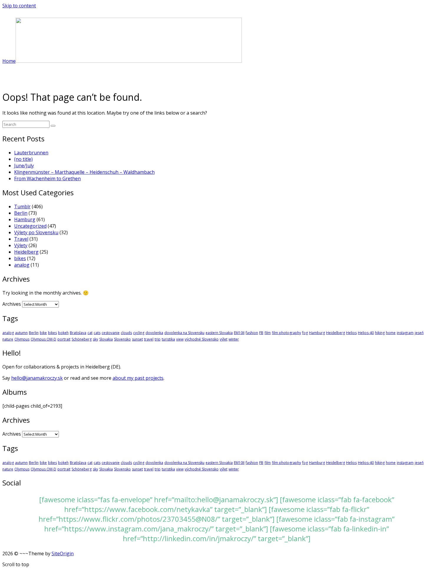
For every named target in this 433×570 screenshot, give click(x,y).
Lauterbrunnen (31, 152)
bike (43, 332)
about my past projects (138, 378)
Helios (351, 332)
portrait (63, 339)
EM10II (239, 332)
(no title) (23, 159)
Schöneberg (82, 339)
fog (305, 332)
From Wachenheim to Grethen (47, 178)
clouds (126, 332)
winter (234, 339)
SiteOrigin (63, 553)
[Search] (53, 126)
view (180, 339)
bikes (20, 258)
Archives (11, 304)
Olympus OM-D (43, 339)
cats (97, 332)
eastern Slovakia (219, 332)
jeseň (419, 332)
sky (95, 339)
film (268, 332)
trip (158, 339)
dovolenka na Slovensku (184, 332)
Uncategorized (30, 226)
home (391, 332)
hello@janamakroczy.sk (37, 378)
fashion (252, 332)
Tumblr (22, 206)
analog (21, 265)
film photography (286, 332)
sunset (137, 339)
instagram (405, 332)
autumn (21, 332)
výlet (223, 339)
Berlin (20, 213)
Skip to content (19, 5)
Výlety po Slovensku (36, 232)
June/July (24, 165)
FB (261, 332)
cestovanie (111, 332)
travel (148, 339)
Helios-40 (366, 332)
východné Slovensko (202, 339)
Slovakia (106, 339)
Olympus (21, 339)
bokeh (63, 332)
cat (89, 332)
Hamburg (24, 219)
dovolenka (154, 332)
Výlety (20, 245)
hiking (380, 332)
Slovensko (122, 339)
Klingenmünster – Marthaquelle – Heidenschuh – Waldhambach (84, 172)
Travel (21, 239)
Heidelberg (26, 252)
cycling (138, 332)
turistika (168, 339)
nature (7, 339)
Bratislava (78, 332)
